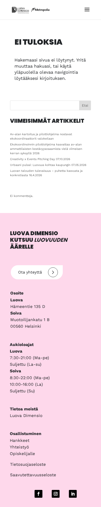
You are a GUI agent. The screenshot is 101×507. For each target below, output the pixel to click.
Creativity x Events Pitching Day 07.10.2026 (40, 159)
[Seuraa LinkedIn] (73, 494)
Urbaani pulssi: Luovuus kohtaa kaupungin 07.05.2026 (48, 165)
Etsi (85, 105)
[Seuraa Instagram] (56, 494)
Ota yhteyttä (30, 272)
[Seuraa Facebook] (38, 494)
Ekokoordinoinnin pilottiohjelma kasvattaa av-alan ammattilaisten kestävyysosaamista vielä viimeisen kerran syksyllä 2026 (46, 149)
